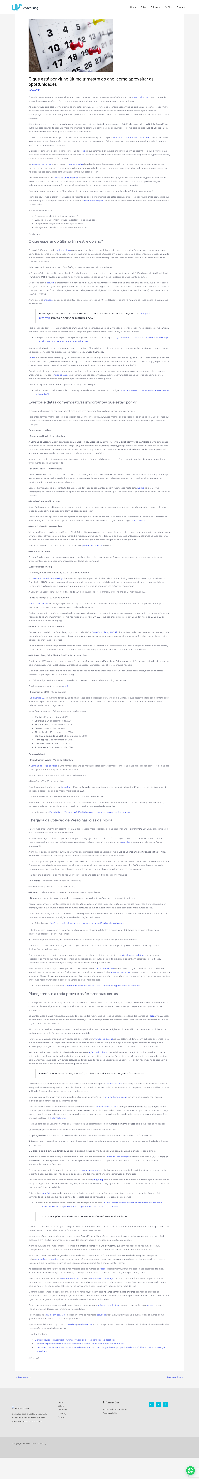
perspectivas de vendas (46, 1259)
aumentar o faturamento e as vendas (131, 137)
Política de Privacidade (114, 1409)
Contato (181, 7)
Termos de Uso (110, 1413)
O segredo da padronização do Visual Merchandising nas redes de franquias (101, 985)
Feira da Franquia (40, 603)
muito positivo (63, 250)
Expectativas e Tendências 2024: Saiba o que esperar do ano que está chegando (89, 812)
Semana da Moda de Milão (44, 765)
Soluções (155, 7)
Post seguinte (175, 1377)
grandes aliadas (75, 164)
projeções (48, 300)
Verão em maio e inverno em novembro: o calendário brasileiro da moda (87, 923)
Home (133, 7)
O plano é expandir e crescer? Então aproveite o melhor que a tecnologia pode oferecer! (79, 1343)
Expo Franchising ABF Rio (105, 632)
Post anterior (23, 1377)
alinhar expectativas (106, 1106)
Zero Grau (66, 787)
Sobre (144, 7)
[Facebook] (165, 1404)
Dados (32, 357)
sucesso (150, 1305)
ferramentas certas (41, 164)
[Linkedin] (151, 1404)
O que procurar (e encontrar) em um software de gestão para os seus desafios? (75, 1340)
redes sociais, (86, 1324)
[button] (190, 1470)
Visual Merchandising (133, 955)
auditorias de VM (105, 968)
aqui (65, 686)
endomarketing (58, 1118)
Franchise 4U (37, 697)
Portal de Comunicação (115, 1097)
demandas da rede (90, 1170)
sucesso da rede (114, 1083)
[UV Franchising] (25, 7)
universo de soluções (108, 1305)
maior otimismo (61, 375)
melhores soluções (93, 200)
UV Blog (168, 7)
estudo (50, 282)
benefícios (47, 1193)
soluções (101, 1314)
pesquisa (125, 842)
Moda (82, 151)
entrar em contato (55, 1314)
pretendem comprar (92, 545)
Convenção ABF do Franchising (47, 578)
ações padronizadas (99, 1052)
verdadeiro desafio (103, 1039)
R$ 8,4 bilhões (138, 520)
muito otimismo (140, 97)
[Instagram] (158, 1404)
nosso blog (71, 1324)
